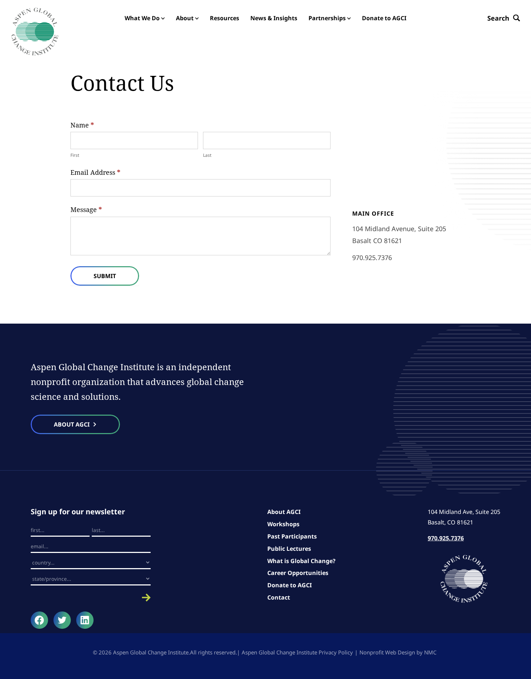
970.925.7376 (372, 257)
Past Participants (292, 536)
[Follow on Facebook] (39, 620)
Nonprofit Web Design (387, 652)
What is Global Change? (301, 561)
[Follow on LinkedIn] (85, 620)
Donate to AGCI (289, 585)
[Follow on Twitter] (62, 620)
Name (82, 125)
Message (86, 209)
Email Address (95, 172)
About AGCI (284, 512)
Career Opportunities (297, 573)
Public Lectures (289, 549)
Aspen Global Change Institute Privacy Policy (297, 652)
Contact (278, 597)
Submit (105, 276)
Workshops (283, 524)
